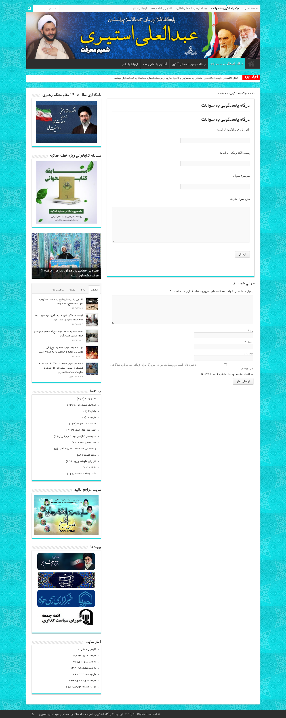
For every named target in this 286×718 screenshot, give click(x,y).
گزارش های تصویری (85, 461)
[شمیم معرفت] (143, 35)
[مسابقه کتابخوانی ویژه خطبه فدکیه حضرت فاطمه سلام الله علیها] (66, 222)
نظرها (72, 289)
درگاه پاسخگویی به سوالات (225, 8)
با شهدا (92, 411)
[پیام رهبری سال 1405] (66, 142)
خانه (252, 93)
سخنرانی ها (90, 455)
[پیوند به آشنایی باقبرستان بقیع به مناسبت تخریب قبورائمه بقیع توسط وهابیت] (92, 304)
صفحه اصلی (251, 8)
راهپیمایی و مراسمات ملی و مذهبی (77, 448)
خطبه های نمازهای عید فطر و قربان (77, 436)
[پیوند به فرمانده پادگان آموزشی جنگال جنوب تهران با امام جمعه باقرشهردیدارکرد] (92, 320)
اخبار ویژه (90, 398)
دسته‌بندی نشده (87, 442)
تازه (83, 289)
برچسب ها (58, 289)
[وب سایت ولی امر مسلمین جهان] (66, 569)
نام (251, 330)
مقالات (92, 467)
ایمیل (250, 342)
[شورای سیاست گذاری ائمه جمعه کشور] (66, 625)
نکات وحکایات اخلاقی (85, 473)
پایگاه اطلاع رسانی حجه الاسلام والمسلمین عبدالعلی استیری (75, 714)
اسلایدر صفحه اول (86, 405)
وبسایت (248, 353)
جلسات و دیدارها (86, 423)
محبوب (94, 289)
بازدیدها (91, 417)
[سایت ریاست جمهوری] (66, 587)
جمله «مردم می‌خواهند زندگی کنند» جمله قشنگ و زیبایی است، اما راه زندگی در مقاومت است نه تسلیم (61, 368)
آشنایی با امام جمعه (161, 8)
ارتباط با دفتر (140, 8)
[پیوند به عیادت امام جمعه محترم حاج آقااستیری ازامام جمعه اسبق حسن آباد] (92, 336)
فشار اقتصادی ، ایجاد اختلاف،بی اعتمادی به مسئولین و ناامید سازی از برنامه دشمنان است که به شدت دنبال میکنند (176, 78)
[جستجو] (29, 8)
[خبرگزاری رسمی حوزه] (66, 606)
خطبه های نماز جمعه (85, 430)
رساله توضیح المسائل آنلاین (192, 8)
